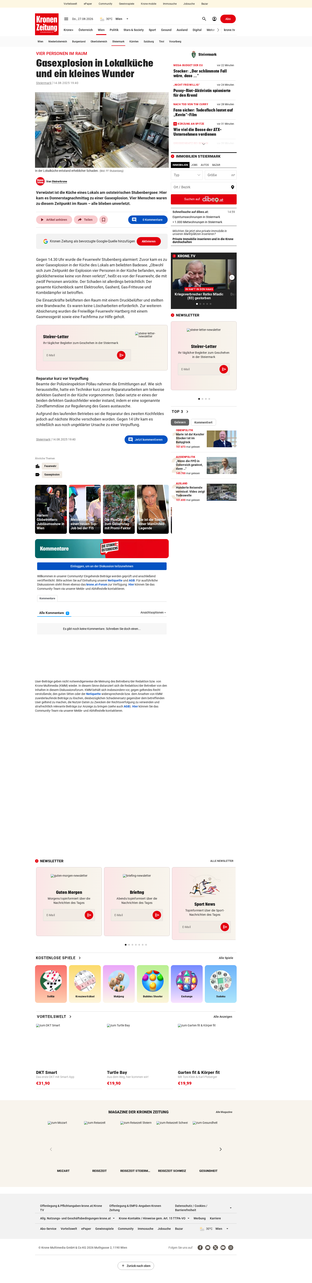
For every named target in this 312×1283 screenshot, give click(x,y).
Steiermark (118, 41)
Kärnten (134, 41)
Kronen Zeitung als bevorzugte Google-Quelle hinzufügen (103, 241)
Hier (131, 584)
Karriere (215, 1218)
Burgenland (79, 41)
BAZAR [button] (216, 165)
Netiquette (115, 580)
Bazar (204, 3)
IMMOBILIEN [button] (180, 165)
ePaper (88, 3)
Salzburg (149, 41)
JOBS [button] (194, 165)
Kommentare (147, 220)
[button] (218, 30)
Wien (101, 30)
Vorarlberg (175, 41)
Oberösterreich (99, 41)
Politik (114, 30)
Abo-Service (48, 1228)
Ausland (182, 30)
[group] (51, 509)
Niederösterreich (57, 41)
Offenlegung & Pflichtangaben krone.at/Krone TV (71, 1208)
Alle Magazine (224, 1112)
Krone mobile (148, 3)
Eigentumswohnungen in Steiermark (204, 216)
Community (105, 3)
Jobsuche (189, 3)
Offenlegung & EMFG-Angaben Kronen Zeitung (135, 1208)
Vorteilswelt (70, 3)
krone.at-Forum (96, 584)
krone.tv (229, 30)
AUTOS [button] (205, 165)
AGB (132, 580)
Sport (152, 30)
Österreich (86, 30)
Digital (197, 30)
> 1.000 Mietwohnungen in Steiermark (204, 222)
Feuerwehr (50, 466)
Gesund (166, 30)
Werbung (200, 1218)
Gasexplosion (52, 474)
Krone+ (68, 30)
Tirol (161, 41)
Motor (211, 30)
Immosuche (170, 3)
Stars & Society (134, 30)
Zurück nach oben (135, 1265)
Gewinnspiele (126, 3)
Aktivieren (149, 241)
